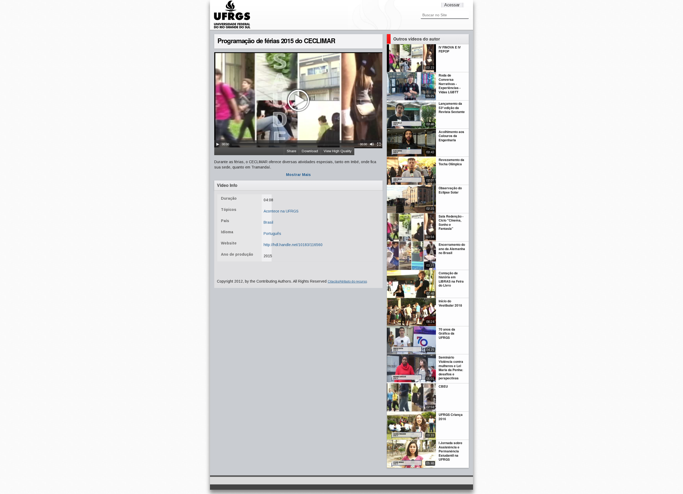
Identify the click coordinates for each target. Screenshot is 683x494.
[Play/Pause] (218, 144)
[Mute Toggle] (372, 144)
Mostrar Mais (298, 174)
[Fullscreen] (379, 144)
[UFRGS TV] (232, 28)
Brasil (268, 222)
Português (272, 233)
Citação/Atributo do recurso (347, 281)
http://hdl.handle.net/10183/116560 (293, 245)
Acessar (452, 5)
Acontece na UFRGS (281, 211)
